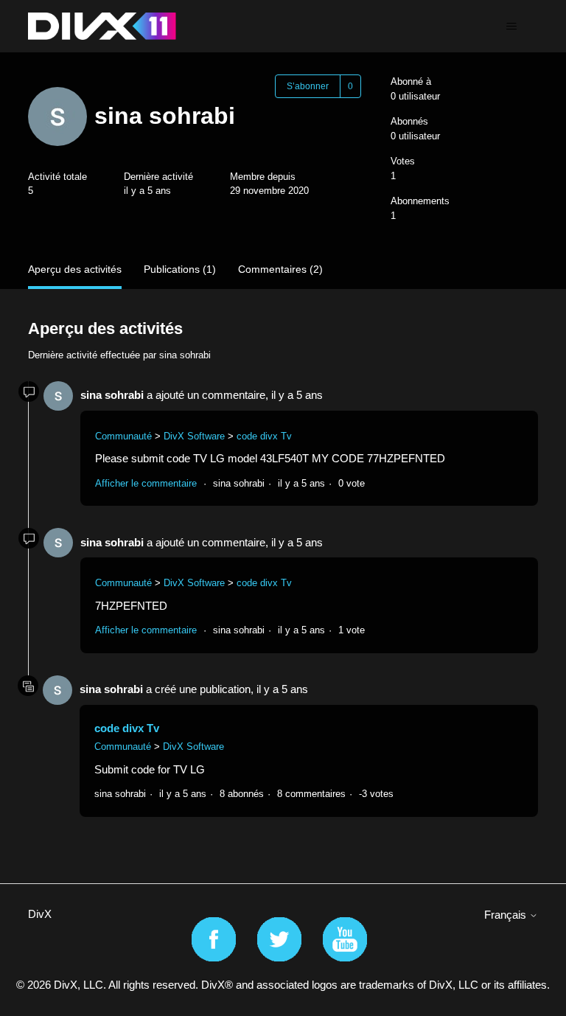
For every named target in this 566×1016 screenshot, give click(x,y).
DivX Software (194, 436)
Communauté (123, 436)
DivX (40, 914)
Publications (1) (180, 269)
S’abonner (308, 86)
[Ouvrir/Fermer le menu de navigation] (512, 26)
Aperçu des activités (75, 269)
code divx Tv (264, 436)
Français (506, 914)
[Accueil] (102, 26)
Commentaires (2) (280, 269)
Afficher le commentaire (146, 483)
